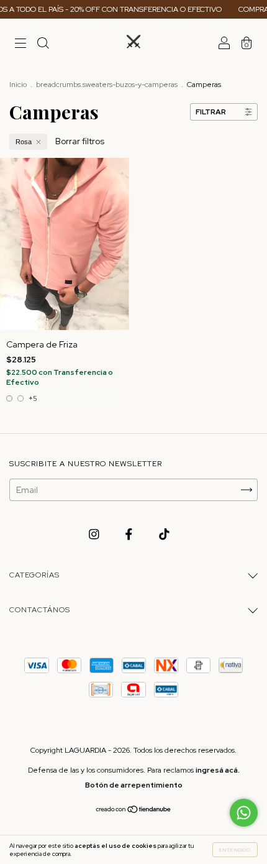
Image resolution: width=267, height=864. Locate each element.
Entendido (235, 850)
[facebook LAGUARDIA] (130, 534)
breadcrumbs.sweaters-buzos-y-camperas (107, 85)
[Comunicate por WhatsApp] (244, 813)
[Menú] (20, 44)
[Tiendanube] (134, 810)
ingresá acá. (218, 770)
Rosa (24, 141)
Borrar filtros (79, 141)
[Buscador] (43, 44)
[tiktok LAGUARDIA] (164, 534)
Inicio (18, 85)
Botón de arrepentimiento (134, 785)
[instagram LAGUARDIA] (95, 534)
